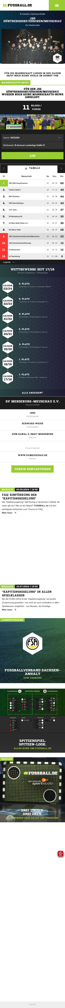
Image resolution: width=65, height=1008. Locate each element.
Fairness (4, 168)
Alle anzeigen (31, 393)
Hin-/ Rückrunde (61, 168)
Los (32, 155)
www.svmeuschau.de (32, 455)
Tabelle (34, 168)
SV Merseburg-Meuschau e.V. (33, 401)
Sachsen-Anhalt (38, 14)
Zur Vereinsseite (32, 25)
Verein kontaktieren (32, 469)
